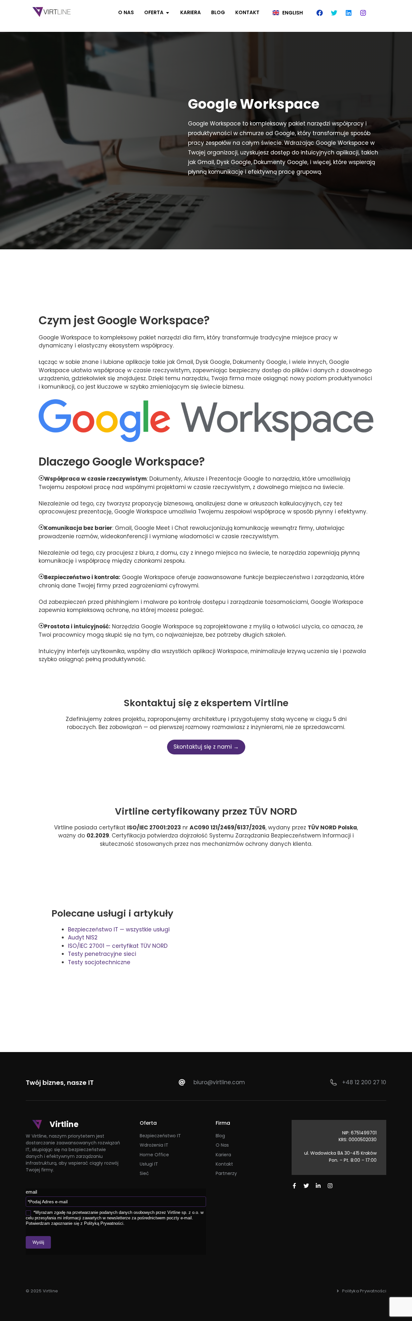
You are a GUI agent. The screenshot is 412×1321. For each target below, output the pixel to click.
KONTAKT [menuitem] (247, 12)
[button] (167, 12)
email (31, 1192)
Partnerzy (226, 1173)
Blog (220, 1135)
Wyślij (38, 1242)
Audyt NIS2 (83, 937)
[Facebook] (319, 12)
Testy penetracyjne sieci (102, 954)
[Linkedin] (348, 12)
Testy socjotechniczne (99, 962)
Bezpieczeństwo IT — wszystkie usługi (119, 929)
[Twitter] (334, 12)
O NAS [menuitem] (126, 12)
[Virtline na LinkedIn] (318, 1185)
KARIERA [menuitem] (190, 12)
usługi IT (149, 1164)
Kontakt (224, 1164)
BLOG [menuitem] (218, 12)
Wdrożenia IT (154, 1145)
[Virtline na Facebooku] (294, 1185)
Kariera (223, 1154)
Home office (154, 1154)
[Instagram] (363, 12)
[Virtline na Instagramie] (330, 1185)
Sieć (144, 1173)
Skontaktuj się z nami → (206, 747)
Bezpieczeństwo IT (160, 1135)
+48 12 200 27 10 (364, 1082)
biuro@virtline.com (219, 1082)
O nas (222, 1145)
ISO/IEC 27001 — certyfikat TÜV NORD (118, 946)
